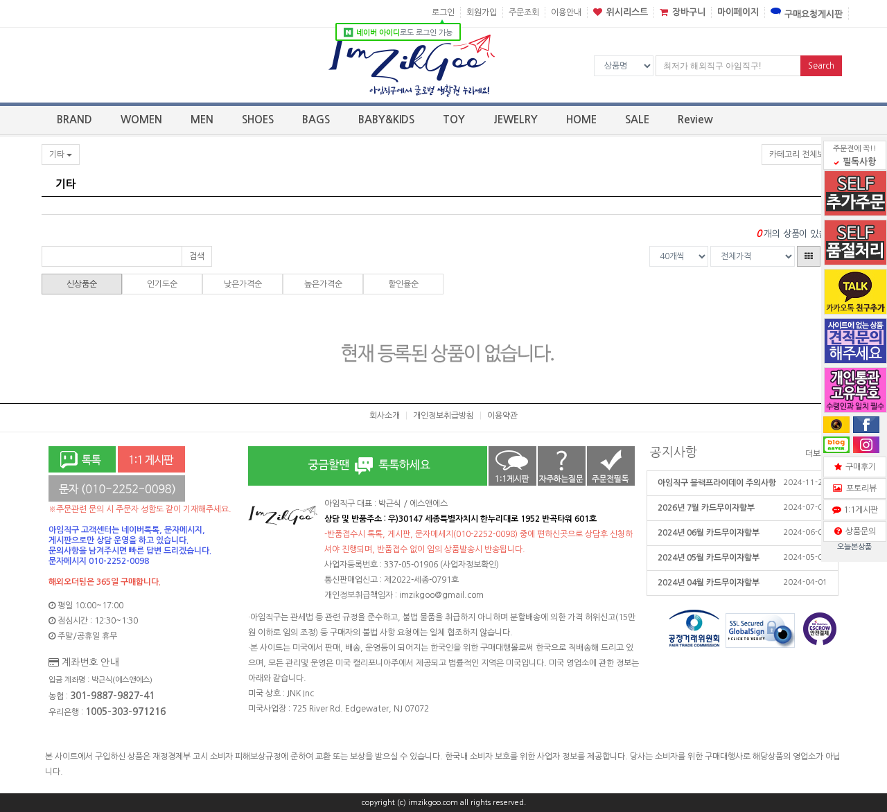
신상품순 (82, 284)
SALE (637, 119)
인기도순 (162, 284)
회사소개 (384, 416)
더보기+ (820, 454)
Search (821, 66)
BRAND (74, 119)
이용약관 (502, 416)
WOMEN (141, 119)
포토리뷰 (859, 488)
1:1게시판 (858, 510)
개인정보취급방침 (443, 416)
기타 (58, 154)
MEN (202, 119)
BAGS (316, 119)
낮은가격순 (243, 284)
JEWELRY (515, 119)
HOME (581, 119)
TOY (454, 119)
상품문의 (858, 531)
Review (695, 119)
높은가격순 (323, 284)
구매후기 (858, 467)
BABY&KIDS (386, 119)
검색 (196, 256)
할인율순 (403, 284)
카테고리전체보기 (800, 154)
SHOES (258, 119)
